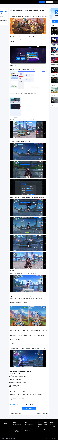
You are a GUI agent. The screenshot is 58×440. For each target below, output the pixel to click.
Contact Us (49, 2)
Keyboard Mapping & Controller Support (16, 431)
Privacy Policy (54, 438)
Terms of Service (48, 438)
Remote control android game (29, 428)
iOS (44, 427)
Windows (45, 424)
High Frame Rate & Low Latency (17, 428)
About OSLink (31, 2)
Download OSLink (13, 404)
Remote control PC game (29, 426)
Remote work (27, 430)
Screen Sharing (15, 426)
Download (29, 408)
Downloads (42, 2)
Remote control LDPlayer (29, 424)
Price (26, 2)
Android (45, 426)
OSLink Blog (40, 424)
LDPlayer (45, 429)
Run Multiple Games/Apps (17, 424)
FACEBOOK (54, 426)
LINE (53, 424)
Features (10, 2)
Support (39, 426)
